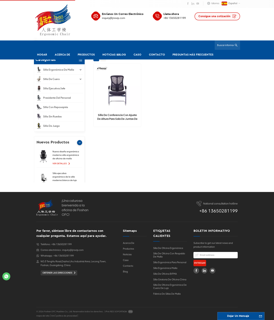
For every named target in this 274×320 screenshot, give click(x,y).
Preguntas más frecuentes (193, 54)
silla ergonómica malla (165, 268)
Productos (86, 54)
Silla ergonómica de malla (58, 69)
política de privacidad (66, 316)
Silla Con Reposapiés (55, 107)
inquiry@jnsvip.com (113, 18)
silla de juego (51, 125)
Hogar (42, 54)
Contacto (157, 54)
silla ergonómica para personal (169, 262)
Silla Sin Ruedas (52, 116)
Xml (53, 316)
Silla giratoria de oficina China (169, 279)
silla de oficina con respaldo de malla (169, 255)
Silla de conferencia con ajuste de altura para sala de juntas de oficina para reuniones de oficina (117, 117)
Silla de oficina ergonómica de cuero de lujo (170, 287)
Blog (125, 271)
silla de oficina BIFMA (165, 273)
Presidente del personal (57, 97)
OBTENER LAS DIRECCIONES (57, 272)
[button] (79, 142)
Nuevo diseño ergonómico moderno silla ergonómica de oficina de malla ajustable (65, 155)
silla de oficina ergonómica (168, 248)
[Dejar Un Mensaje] (260, 316)
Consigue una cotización (214, 16)
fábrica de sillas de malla (167, 293)
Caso (137, 54)
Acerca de (62, 54)
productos (128, 248)
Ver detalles (59, 163)
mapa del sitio (43, 316)
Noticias (127, 254)
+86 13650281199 (174, 18)
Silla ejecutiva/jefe (54, 88)
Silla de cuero (51, 79)
